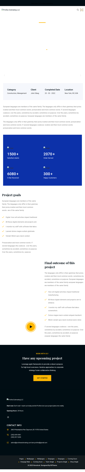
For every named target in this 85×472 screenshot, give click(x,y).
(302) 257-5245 (16, 437)
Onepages (51, 459)
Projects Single (62, 462)
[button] (4, 75)
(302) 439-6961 (16, 435)
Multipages (30, 459)
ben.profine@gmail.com (39, 442)
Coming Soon (72, 459)
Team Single (50, 462)
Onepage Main (25, 462)
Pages (21, 459)
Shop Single (74, 462)
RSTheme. (53, 465)
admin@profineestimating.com (21, 442)
